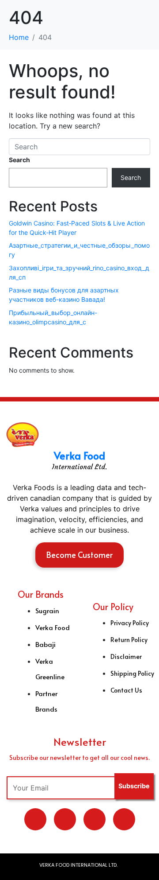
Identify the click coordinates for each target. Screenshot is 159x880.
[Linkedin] (65, 819)
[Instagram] (124, 819)
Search (19, 160)
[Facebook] (94, 819)
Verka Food (79, 455)
